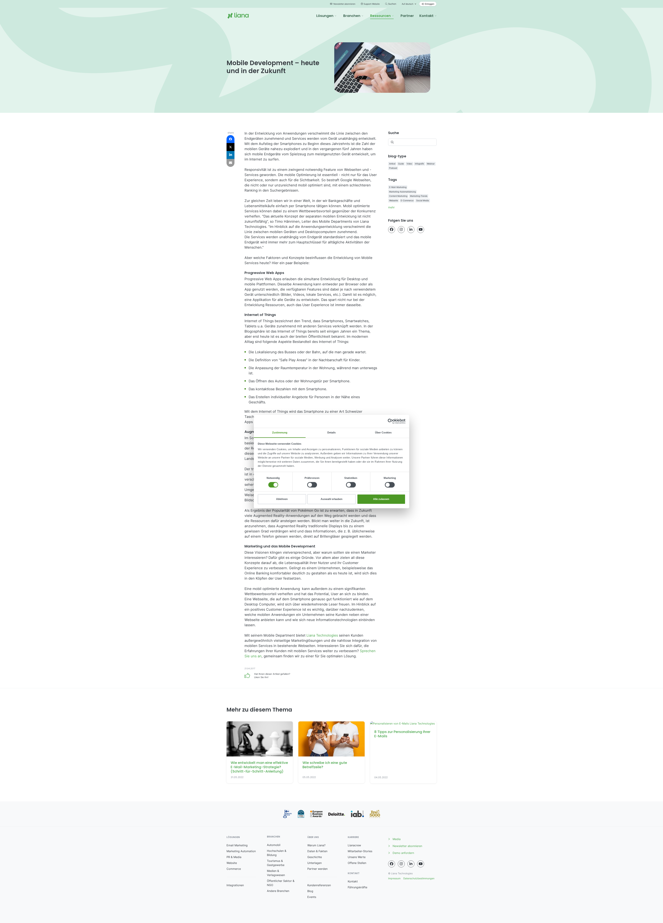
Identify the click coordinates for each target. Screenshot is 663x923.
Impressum (394, 878)
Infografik (419, 163)
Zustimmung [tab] (279, 432)
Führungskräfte (357, 887)
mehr (391, 207)
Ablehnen (282, 499)
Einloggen (429, 4)
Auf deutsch (407, 4)
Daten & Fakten (317, 851)
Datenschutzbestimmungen (418, 878)
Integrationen (235, 885)
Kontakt (353, 881)
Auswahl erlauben (331, 499)
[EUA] (316, 814)
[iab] (357, 814)
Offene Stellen (357, 863)
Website (232, 863)
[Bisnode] (301, 814)
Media (397, 839)
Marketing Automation (241, 851)
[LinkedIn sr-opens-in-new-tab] (410, 229)
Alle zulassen (381, 499)
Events (311, 897)
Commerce (234, 868)
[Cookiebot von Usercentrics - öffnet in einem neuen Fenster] (390, 421)
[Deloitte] (336, 814)
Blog (310, 891)
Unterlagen (314, 863)
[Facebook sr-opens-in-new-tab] (391, 229)
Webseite (393, 200)
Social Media (422, 200)
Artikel (392, 163)
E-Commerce (407, 200)
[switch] (312, 484)
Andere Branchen (278, 891)
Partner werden (317, 868)
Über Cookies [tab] (383, 432)
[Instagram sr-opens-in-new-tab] (401, 229)
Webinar (431, 163)
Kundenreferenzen (319, 885)
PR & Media (234, 857)
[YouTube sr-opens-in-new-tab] (420, 229)
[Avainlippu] (287, 814)
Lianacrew (354, 845)
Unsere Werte (357, 857)
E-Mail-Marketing (397, 187)
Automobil (273, 845)
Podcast (393, 168)
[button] (326, 15)
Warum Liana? (316, 845)
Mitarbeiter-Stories (360, 851)
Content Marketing (398, 196)
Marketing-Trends (418, 196)
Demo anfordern (403, 853)
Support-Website (372, 4)
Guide (401, 163)
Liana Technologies (322, 635)
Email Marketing (237, 845)
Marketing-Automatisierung (402, 191)
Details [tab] (331, 432)
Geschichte (314, 857)
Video (409, 163)
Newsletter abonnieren (344, 4)
